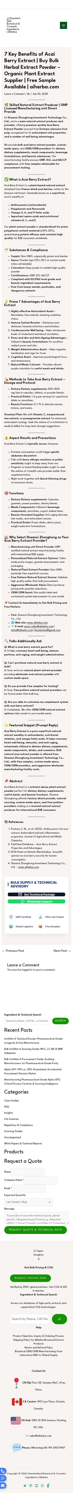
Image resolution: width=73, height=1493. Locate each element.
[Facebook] (48, 1486)
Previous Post (13, 950)
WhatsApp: (33, 1448)
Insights (8, 1113)
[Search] (59, 1319)
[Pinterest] (30, 1486)
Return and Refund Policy (39, 1348)
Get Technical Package (39, 894)
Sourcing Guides (13, 1131)
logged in (27, 970)
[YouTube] (36, 1485)
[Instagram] (42, 1485)
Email (8, 1188)
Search (60, 1021)
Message (9, 1209)
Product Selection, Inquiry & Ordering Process (38, 1336)
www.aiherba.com (37, 623)
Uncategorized (12, 1137)
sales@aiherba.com (41, 1436)
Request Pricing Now (30, 1278)
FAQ (6, 1107)
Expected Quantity (15, 1195)
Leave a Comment (14, 94)
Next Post (62, 950)
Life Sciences (11, 1119)
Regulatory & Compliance (18, 1125)
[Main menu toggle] (63, 25)
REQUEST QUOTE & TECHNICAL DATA (35, 1230)
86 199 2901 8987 (54, 1448)
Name (7, 1172)
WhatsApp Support (39, 901)
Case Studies (11, 1101)
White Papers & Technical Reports (23, 1143)
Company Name (14, 1180)
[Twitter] (25, 1485)
